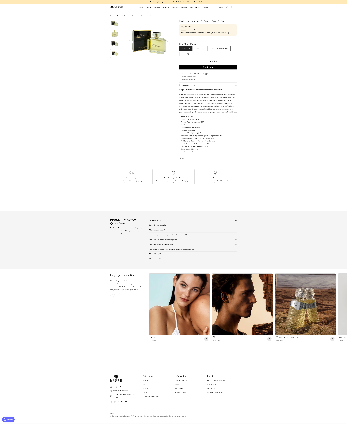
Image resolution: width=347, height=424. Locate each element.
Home (112, 16)
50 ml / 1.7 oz (201, 49)
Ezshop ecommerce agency (177, 416)
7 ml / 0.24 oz (186, 54)
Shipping (183, 30)
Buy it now (208, 67)
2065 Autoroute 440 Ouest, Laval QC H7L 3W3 (125, 396)
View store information (188, 79)
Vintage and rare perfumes (151, 396)
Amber (119, 16)
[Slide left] (131, 42)
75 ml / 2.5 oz (186, 48)
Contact (177, 384)
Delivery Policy (212, 388)
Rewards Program (180, 392)
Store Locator (179, 388)
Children (145, 388)
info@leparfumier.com (120, 387)
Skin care (145, 392)
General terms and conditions (216, 380)
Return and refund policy (215, 392)
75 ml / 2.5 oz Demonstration (219, 48)
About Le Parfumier (181, 380)
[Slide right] (168, 42)
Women (145, 380)
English (221, 7)
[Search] (227, 7)
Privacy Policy (211, 384)
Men (144, 384)
